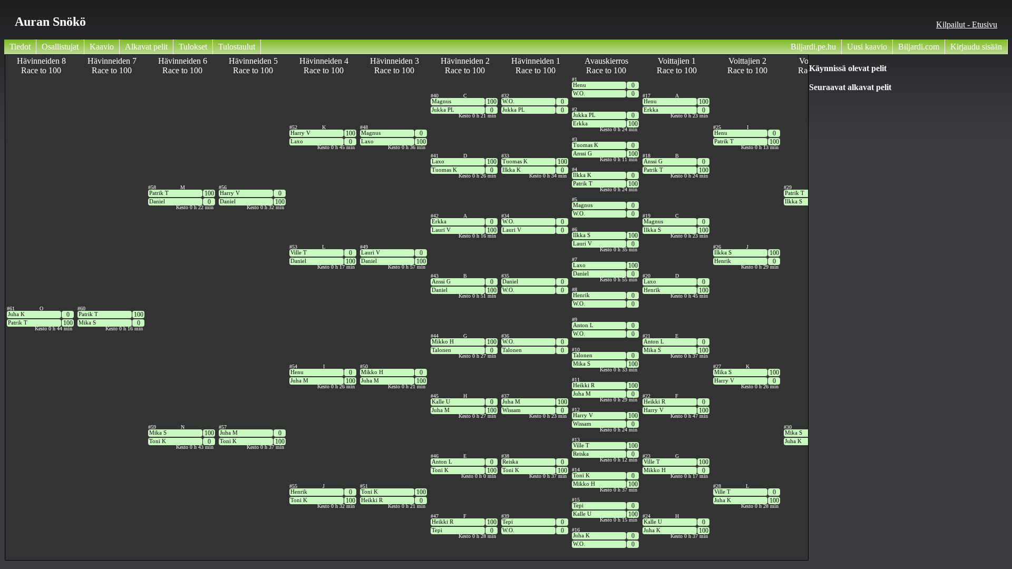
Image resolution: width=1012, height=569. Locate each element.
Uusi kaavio (867, 46)
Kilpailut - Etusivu (966, 24)
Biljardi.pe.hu (813, 46)
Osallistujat (60, 46)
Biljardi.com (918, 46)
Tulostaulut (236, 46)
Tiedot (20, 46)
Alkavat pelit (146, 46)
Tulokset (193, 46)
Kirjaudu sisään (976, 46)
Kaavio (102, 46)
